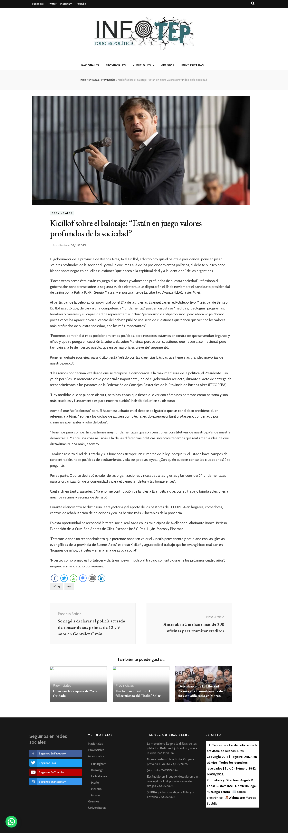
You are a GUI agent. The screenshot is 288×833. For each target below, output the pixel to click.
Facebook (38, 3)
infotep (56, 586)
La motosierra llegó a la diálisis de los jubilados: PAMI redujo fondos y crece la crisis (172, 748)
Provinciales (116, 65)
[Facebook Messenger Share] (83, 578)
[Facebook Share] (54, 578)
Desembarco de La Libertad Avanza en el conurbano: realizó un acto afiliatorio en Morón (202, 691)
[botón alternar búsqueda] (252, 3)
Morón (95, 795)
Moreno (96, 789)
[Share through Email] (92, 578)
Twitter (52, 3)
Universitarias (192, 65)
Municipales (141, 65)
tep (69, 586)
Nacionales (90, 65)
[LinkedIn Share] (101, 578)
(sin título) (153, 770)
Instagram (66, 3)
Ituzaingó (97, 770)
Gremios (167, 65)
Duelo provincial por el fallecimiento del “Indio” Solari (138, 693)
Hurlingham (98, 764)
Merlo (95, 782)
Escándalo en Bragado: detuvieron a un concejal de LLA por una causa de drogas (173, 781)
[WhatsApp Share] (73, 578)
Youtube (81, 3)
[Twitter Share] (64, 578)
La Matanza (99, 776)
